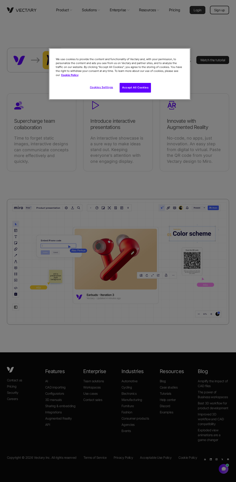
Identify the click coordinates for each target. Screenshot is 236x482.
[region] (119, 73)
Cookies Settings (101, 87)
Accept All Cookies (135, 87)
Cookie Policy (70, 75)
